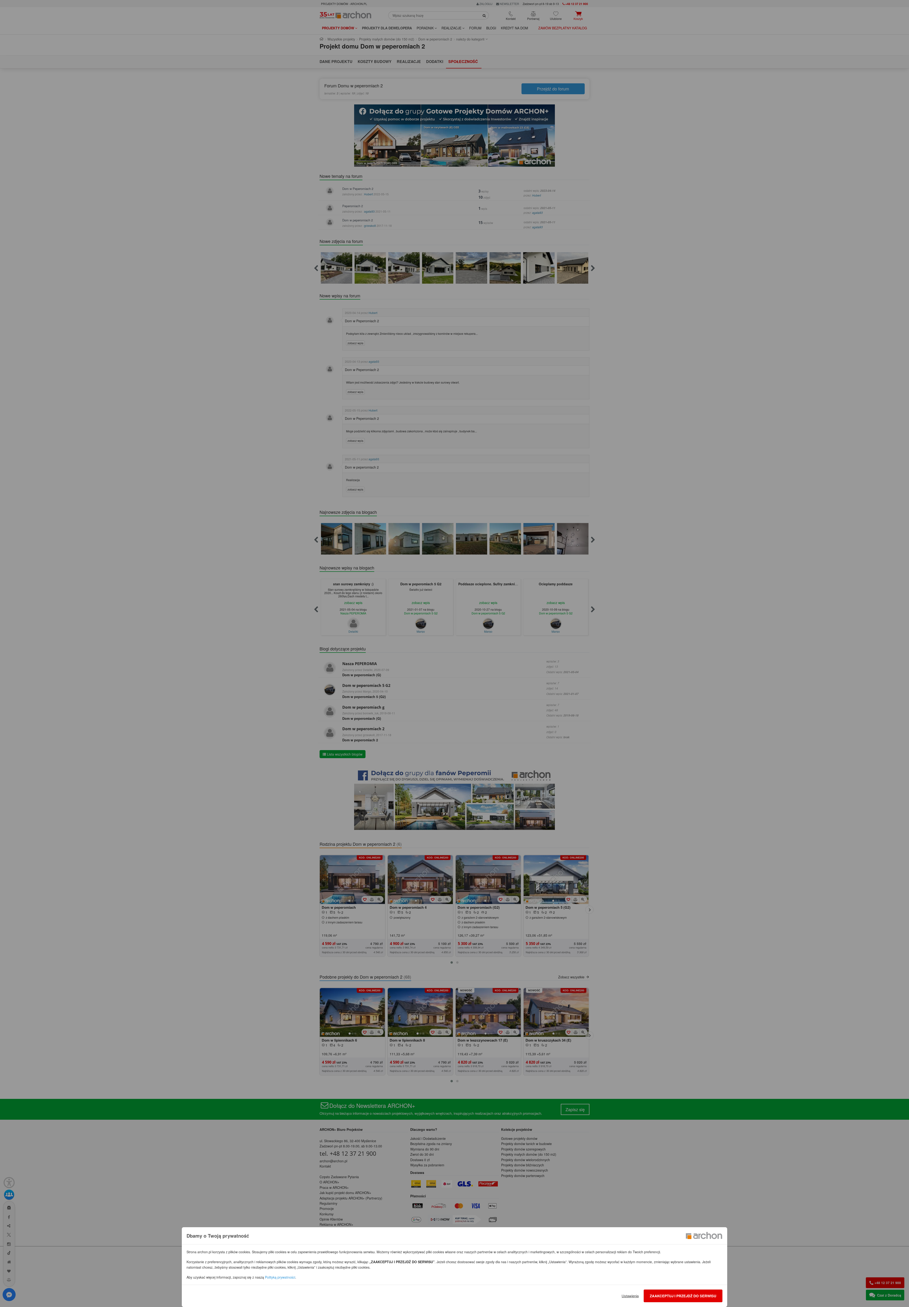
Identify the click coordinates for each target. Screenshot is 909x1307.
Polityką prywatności (280, 1277)
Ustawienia (630, 1295)
